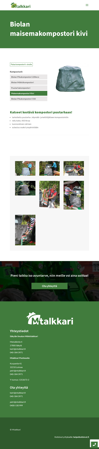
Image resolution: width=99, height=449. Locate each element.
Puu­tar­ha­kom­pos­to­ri (20, 88)
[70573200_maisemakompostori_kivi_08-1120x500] (74, 208)
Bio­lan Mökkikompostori (22, 82)
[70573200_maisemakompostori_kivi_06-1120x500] (25, 194)
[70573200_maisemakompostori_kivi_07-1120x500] (25, 244)
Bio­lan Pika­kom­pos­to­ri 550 (23, 98)
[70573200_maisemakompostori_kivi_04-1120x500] (74, 175)
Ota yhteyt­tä (49, 286)
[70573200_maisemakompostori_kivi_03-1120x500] (49, 175)
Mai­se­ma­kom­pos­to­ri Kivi (22, 93)
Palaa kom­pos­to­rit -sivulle (21, 64)
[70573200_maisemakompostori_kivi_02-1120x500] (25, 175)
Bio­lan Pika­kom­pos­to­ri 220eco (25, 77)
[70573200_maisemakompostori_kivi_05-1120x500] (49, 207)
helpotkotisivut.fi (81, 437)
